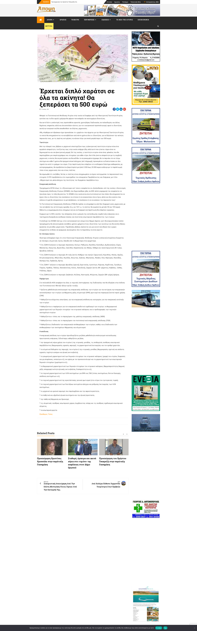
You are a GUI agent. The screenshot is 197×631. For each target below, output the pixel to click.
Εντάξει (158, 628)
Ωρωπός (117, 2)
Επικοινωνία (143, 20)
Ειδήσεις (105, 20)
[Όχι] (194, 628)
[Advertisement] (146, 217)
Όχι (165, 628)
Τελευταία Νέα (136, 2)
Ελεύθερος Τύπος (46, 414)
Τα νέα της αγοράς (124, 20)
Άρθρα (50, 20)
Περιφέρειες (89, 20)
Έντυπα (109, 2)
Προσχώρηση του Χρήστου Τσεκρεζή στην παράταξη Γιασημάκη (112, 461)
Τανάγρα (125, 2)
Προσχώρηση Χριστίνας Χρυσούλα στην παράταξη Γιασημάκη (50, 461)
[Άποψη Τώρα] (40, 20)
